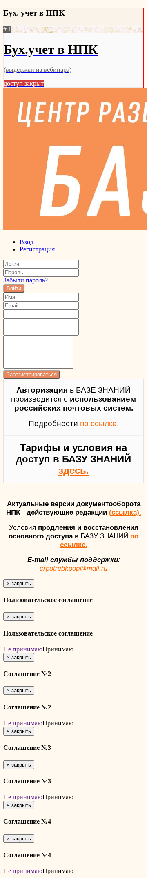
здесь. (73, 470)
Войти (14, 288)
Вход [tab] (26, 241)
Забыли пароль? (25, 280)
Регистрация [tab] (37, 249)
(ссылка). (125, 512)
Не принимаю (22, 649)
